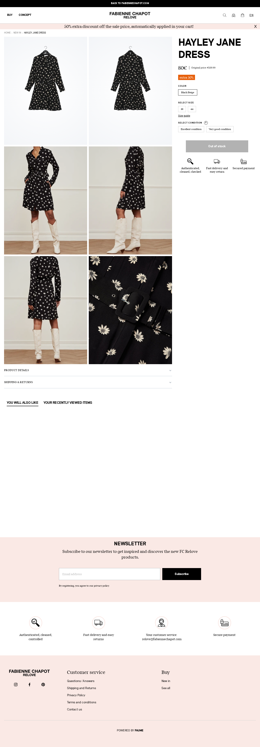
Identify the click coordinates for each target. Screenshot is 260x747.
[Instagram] (15, 685)
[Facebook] (29, 685)
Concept (25, 15)
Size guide (184, 115)
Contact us (74, 709)
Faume (139, 730)
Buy (10, 15)
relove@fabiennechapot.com (162, 639)
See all (165, 688)
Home (7, 32)
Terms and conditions (81, 702)
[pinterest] (43, 685)
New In (17, 32)
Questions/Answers (80, 681)
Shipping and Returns (81, 688)
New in (165, 681)
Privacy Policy (76, 695)
